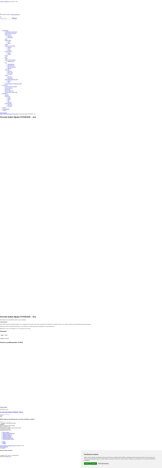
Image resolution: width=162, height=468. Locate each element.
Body (6, 38)
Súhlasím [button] (87, 463)
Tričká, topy (7, 69)
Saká (6, 57)
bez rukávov (10, 74)
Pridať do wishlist (4, 322)
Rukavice (9, 102)
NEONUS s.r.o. (8, 456)
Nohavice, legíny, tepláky (10, 45)
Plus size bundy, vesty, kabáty (11, 86)
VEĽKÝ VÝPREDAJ (4, 1)
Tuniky (6, 75)
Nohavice (9, 47)
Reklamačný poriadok (7, 436)
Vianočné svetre (11, 61)
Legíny (9, 48)
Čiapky (9, 99)
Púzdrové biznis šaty (12, 67)
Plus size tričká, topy (9, 90)
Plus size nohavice (8, 88)
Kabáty (9, 41)
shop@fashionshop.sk (15, 14)
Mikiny (6, 44)
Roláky (6, 55)
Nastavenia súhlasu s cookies (8, 439)
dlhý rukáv (10, 36)
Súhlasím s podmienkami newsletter (9, 423)
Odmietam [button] (93, 463)
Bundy (9, 43)
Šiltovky (9, 97)
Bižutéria (7, 95)
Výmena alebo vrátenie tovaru (9, 433)
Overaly (9, 54)
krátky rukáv (10, 37)
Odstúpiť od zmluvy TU (7, 434)
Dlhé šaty (9, 68)
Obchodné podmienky (7, 435)
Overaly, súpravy (8, 51)
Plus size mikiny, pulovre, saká (11, 92)
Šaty (6, 62)
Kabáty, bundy (8, 40)
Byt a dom (10, 106)
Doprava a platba (6, 432)
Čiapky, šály (7, 96)
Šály (8, 100)
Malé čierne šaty (11, 65)
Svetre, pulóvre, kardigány (10, 59)
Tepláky (9, 50)
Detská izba (10, 104)
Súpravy (9, 52)
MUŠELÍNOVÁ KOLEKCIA (11, 31)
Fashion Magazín (3, 112)
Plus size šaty (7, 89)
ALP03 (5, 335)
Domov (1, 113)
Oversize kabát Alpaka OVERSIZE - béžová (11, 412)
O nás (4, 441)
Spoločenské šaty (11, 64)
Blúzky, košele (8, 34)
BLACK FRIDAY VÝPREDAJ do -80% (13, 83)
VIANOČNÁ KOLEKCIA (10, 33)
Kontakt (4, 442)
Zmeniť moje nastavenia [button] (103, 463)
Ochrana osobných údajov (8, 438)
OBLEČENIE (6, 113)
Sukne (6, 58)
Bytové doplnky (8, 103)
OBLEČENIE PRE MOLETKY (11, 79)
